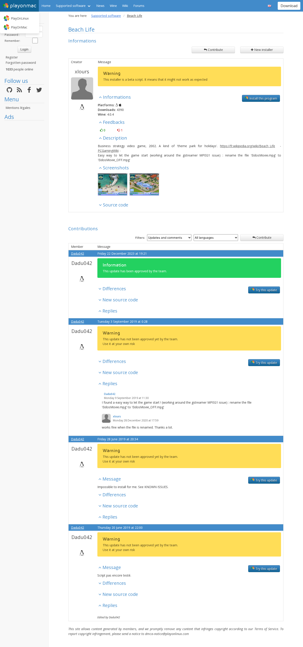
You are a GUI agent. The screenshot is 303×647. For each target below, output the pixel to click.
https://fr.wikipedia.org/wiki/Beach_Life (247, 146)
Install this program (262, 98)
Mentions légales (18, 108)
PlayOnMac (19, 27)
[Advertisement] (24, 189)
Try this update (266, 290)
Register (12, 57)
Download (289, 5)
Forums (138, 6)
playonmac (23, 6)
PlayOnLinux (20, 18)
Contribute (215, 50)
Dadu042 (77, 253)
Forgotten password (21, 62)
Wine (113, 6)
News (100, 6)
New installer (263, 50)
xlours (82, 71)
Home (46, 6)
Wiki (125, 6)
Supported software (71, 6)
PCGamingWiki (108, 150)
